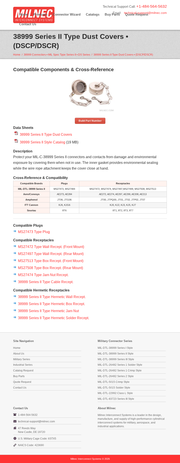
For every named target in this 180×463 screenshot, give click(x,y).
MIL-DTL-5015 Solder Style (114, 387)
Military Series (21, 359)
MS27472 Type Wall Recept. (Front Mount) (51, 247)
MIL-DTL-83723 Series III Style (116, 398)
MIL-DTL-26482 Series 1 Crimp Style (120, 370)
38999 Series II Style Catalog (42, 142)
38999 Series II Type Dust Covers (46, 134)
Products (40, 14)
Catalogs (92, 14)
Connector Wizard (67, 14)
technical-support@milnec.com (145, 12)
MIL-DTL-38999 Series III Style (116, 359)
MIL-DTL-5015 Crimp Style (114, 381)
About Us (18, 353)
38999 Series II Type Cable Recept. (45, 282)
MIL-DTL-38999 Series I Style (115, 347)
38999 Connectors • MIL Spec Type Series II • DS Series (57, 54)
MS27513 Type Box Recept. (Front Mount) (50, 261)
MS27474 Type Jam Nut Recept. (43, 275)
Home (23, 14)
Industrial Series (22, 364)
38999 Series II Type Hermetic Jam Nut (48, 311)
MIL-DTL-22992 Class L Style (115, 393)
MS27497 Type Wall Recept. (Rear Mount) (51, 254)
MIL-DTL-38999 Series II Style (115, 353)
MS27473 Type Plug (34, 232)
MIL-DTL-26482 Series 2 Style (116, 376)
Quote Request (22, 381)
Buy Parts (19, 376)
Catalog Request (23, 370)
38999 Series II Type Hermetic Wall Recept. (52, 297)
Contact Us (27, 24)
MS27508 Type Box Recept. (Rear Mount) (50, 268)
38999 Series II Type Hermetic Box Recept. (51, 304)
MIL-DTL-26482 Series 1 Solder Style (120, 364)
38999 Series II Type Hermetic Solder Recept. (53, 318)
